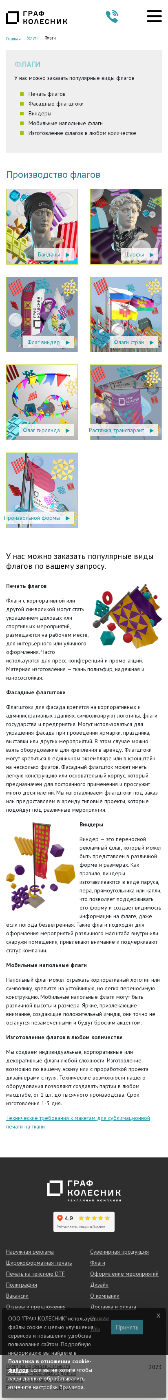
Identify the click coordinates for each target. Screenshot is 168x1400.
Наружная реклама (30, 1251)
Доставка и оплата (113, 1306)
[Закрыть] (158, 1315)
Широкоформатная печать (39, 1262)
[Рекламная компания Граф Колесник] (36, 17)
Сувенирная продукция (119, 1251)
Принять (127, 1327)
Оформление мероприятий (124, 1273)
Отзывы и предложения (36, 1306)
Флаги (97, 1262)
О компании (104, 1295)
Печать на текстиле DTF (35, 1273)
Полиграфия (21, 1284)
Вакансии (17, 1295)
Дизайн (99, 1284)
